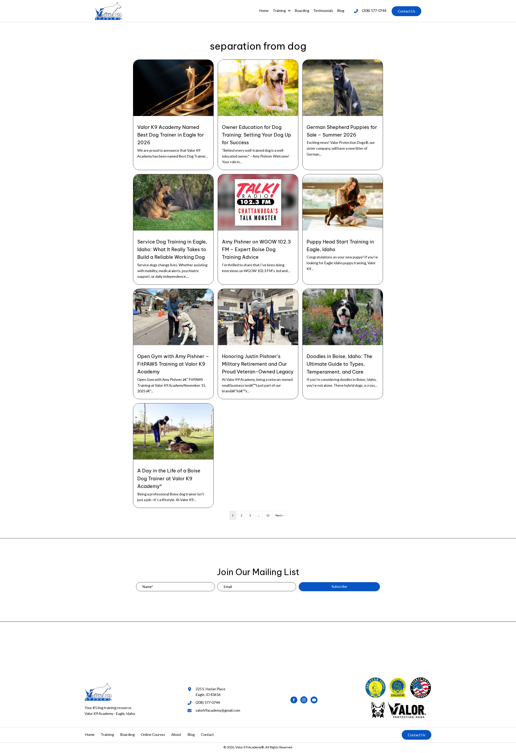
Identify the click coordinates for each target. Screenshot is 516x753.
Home (90, 734)
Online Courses (153, 734)
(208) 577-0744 (374, 10)
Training (107, 734)
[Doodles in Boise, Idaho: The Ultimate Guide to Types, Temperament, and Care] (343, 344)
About (176, 734)
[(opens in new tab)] (398, 709)
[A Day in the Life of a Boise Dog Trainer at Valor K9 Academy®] (173, 455)
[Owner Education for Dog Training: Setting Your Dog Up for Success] (258, 115)
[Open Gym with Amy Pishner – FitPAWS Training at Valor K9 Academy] (173, 344)
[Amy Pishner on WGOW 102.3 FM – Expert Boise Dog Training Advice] (258, 229)
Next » (280, 515)
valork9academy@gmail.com (218, 710)
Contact (207, 734)
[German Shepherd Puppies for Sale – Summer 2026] (343, 115)
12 (267, 515)
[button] (406, 11)
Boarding (127, 734)
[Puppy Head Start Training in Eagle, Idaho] (343, 229)
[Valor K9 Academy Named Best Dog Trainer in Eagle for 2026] (173, 115)
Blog (191, 734)
